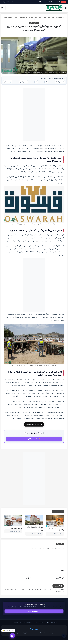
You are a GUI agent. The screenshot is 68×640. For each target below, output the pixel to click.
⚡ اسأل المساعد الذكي (34, 439)
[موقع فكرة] (54, 8)
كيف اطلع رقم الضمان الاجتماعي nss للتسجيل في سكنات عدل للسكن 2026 (35, 528)
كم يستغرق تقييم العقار (16, 528)
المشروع (38, 241)
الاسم (62, 570)
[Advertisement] (34, 114)
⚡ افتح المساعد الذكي (34, 611)
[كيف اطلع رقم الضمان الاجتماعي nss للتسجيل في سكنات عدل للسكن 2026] (34, 520)
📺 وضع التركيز (7, 82)
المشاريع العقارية (46, 17)
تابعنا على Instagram (34, 424)
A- (36, 82)
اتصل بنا (42, 633)
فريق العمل (23, 633)
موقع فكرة (47, 622)
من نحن (16, 633)
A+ (46, 82)
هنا (20, 407)
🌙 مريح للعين (23, 82)
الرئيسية (60, 17)
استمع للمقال (60, 82)
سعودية (18, 379)
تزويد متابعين (50, 633)
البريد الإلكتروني (59, 578)
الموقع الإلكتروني (29, 578)
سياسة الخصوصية (34, 633)
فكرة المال (54, 17)
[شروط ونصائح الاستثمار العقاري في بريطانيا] (55, 521)
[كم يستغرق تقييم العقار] (13, 520)
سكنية (19, 166)
